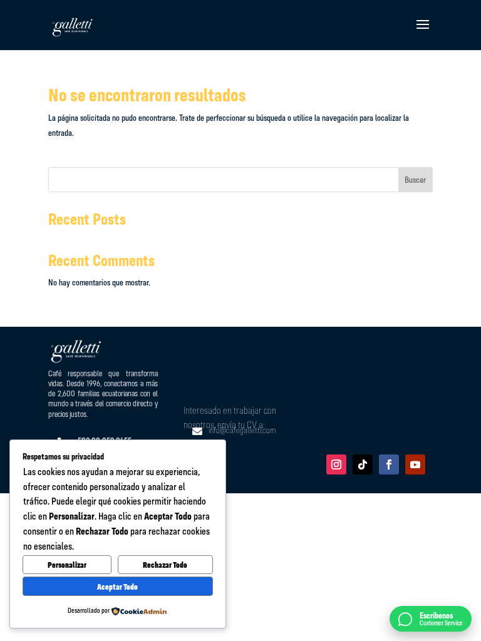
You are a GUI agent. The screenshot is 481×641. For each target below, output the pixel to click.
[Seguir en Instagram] (336, 464)
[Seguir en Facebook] (389, 464)
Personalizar (67, 565)
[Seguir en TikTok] (363, 464)
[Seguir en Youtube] (415, 464)
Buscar (415, 179)
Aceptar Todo (117, 587)
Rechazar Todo (165, 565)
